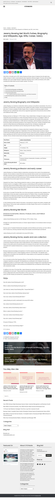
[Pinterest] (40, 464)
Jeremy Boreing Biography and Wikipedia (14, 89)
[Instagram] (44, 464)
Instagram (35, 1)
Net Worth (17, 337)
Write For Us (6, 1)
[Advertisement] (27, 15)
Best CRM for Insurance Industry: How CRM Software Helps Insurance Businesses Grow (24, 406)
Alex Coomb (5, 39)
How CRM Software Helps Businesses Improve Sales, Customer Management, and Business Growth (26, 404)
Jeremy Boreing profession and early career (14, 91)
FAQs (6, 97)
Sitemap (13, 1)
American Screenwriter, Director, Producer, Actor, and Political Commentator (22, 94)
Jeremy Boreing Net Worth (10, 92)
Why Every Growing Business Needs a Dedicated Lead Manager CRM (19, 417)
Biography (12, 337)
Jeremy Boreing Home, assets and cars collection (15, 95)
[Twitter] (42, 464)
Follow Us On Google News (10, 3)
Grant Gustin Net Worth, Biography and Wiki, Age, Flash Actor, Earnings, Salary (43, 387)
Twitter (30, 1)
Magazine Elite (38, 495)
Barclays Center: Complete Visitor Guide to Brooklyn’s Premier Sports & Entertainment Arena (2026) (26, 411)
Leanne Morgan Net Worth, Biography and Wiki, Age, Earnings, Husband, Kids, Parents (27, 388)
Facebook (18, 1)
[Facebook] (37, 464)
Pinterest (24, 1)
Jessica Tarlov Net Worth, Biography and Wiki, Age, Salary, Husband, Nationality (10, 387)
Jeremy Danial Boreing (25, 140)
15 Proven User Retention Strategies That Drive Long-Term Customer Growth (21, 409)
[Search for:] (24, 396)
